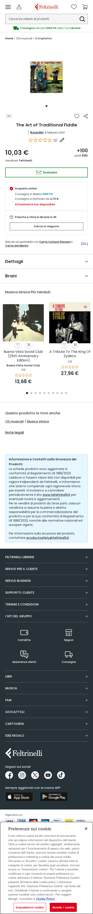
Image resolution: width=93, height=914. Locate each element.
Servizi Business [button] (18, 581)
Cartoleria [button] (14, 724)
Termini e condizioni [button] (22, 604)
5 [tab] (44, 393)
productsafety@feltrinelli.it (47, 538)
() (55, 140)
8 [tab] (57, 393)
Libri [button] (8, 676)
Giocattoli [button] (14, 712)
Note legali (14, 432)
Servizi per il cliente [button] (21, 569)
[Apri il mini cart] (85, 7)
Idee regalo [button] (14, 735)
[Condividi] (86, 116)
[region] (46, 868)
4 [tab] (40, 393)
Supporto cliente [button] (19, 592)
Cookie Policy (45, 899)
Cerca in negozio (46, 226)
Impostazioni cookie (29, 907)
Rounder (37, 132)
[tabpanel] (46, 77)
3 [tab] (36, 393)
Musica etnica (38, 421)
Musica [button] (11, 688)
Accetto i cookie (63, 907)
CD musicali (14, 421)
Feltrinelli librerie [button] (19, 557)
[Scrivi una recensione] (62, 140)
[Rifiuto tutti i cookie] (86, 828)
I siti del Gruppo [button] (18, 616)
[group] (46, 28)
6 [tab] (49, 393)
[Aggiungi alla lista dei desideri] (76, 116)
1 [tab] (46, 106)
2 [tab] (31, 393)
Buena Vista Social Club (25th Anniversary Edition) (23, 356)
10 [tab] (66, 393)
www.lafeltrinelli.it (56, 495)
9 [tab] (62, 393)
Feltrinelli (25, 160)
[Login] (19, 6)
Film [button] (8, 700)
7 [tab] (53, 393)
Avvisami (49, 172)
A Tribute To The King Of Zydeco (69, 354)
